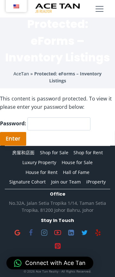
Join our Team (66, 182)
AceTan (21, 74)
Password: (13, 123)
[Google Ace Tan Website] (17, 232)
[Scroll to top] (99, 261)
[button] (49, 263)
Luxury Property (39, 162)
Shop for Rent (88, 152)
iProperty (96, 182)
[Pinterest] (57, 246)
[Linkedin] (71, 232)
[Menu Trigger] (99, 9)
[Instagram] (44, 232)
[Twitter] (84, 232)
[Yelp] (97, 232)
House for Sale (77, 162)
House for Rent (41, 172)
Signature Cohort (27, 182)
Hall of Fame (76, 172)
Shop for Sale (54, 152)
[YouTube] (57, 232)
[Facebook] (30, 232)
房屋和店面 (23, 152)
